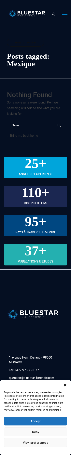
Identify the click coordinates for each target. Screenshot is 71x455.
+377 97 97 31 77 (26, 370)
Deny (35, 432)
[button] (65, 385)
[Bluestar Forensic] (27, 13)
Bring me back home (24, 136)
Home (18, 42)
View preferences (35, 442)
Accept (36, 421)
